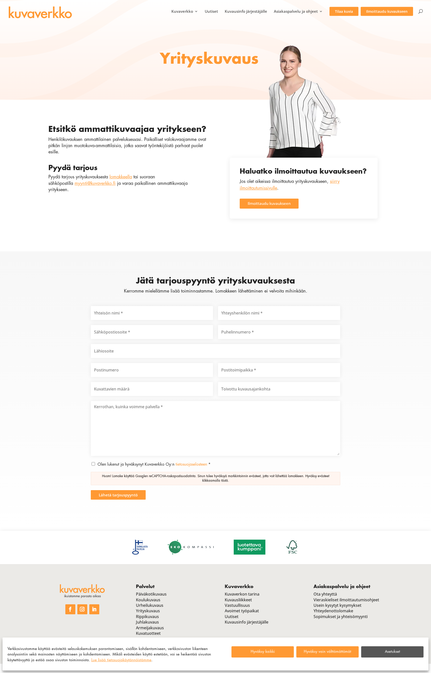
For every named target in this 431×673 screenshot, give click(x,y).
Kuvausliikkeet (238, 600)
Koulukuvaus (148, 600)
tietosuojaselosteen (191, 464)
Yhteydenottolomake (333, 611)
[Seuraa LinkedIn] (94, 609)
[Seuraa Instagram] (82, 609)
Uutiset (211, 11)
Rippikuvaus (147, 616)
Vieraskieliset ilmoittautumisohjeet (346, 600)
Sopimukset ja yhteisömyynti (341, 616)
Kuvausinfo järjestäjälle (246, 11)
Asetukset (392, 652)
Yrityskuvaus (148, 611)
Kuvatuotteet (148, 633)
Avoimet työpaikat (242, 611)
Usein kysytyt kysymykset (337, 605)
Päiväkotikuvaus (151, 594)
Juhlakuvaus (147, 622)
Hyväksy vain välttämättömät (327, 652)
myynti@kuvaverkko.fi (95, 183)
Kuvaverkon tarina (242, 594)
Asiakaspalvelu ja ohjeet (296, 11)
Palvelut (145, 586)
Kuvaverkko (182, 11)
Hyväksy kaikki (263, 652)
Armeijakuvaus (150, 628)
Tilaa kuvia (344, 11)
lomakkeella (120, 177)
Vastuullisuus (237, 605)
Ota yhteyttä (325, 594)
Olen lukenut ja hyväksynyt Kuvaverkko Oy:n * (154, 464)
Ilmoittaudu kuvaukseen (387, 11)
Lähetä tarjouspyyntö (118, 494)
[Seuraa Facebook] (70, 609)
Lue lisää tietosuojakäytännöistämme (121, 660)
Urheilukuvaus (149, 605)
